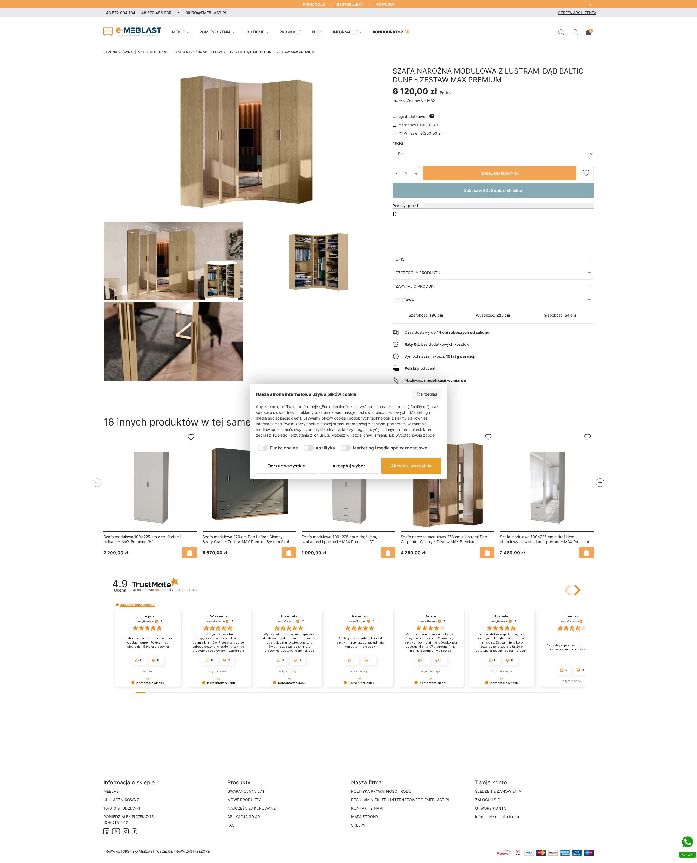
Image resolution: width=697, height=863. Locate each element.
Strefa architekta (577, 12)
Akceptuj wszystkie (411, 466)
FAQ (231, 825)
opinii (176, 590)
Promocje (314, 4)
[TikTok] (134, 830)
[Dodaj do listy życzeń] (586, 173)
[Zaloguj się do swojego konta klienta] (575, 32)
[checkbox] (277, 448)
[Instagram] (126, 830)
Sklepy (358, 825)
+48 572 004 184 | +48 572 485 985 (137, 12)
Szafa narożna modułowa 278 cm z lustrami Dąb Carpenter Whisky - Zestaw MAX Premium (444, 539)
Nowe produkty (244, 799)
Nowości (384, 4)
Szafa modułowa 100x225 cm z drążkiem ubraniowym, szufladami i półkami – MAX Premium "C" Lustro (544, 541)
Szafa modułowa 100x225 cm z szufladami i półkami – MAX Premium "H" (142, 539)
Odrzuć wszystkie (286, 466)
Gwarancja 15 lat (246, 791)
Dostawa (405, 300)
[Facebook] (106, 830)
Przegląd (429, 394)
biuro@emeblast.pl (206, 12)
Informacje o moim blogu (497, 816)
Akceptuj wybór (348, 466)
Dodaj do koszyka (499, 173)
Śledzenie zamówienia (498, 791)
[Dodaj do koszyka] (189, 552)
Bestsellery (350, 4)
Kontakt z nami (367, 808)
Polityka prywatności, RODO (381, 791)
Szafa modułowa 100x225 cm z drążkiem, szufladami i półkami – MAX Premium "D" (339, 539)
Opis (400, 259)
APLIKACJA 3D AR (243, 816)
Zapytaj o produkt (416, 286)
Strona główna (118, 52)
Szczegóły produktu (418, 272)
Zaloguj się (487, 799)
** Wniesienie (421, 133)
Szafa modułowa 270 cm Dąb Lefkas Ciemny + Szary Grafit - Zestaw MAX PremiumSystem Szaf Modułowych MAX (246, 541)
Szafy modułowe (153, 52)
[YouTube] (116, 830)
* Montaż (418, 125)
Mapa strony (364, 816)
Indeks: (399, 100)
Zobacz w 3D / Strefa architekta (493, 190)
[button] (561, 32)
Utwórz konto (491, 808)
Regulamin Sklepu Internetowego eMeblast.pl (400, 799)
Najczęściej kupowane (251, 808)
